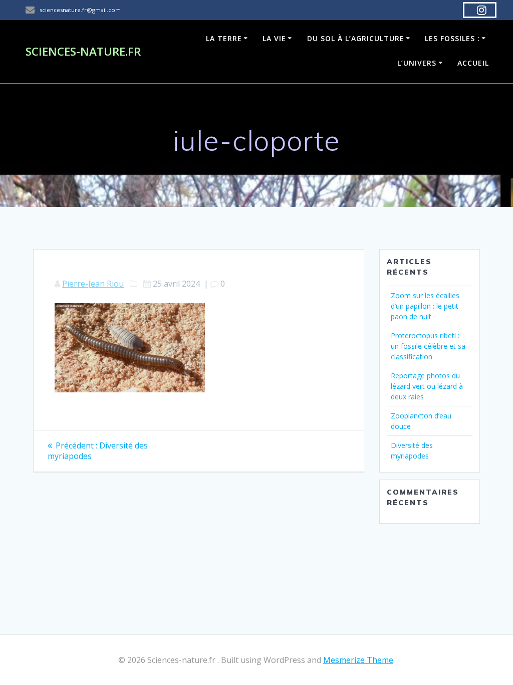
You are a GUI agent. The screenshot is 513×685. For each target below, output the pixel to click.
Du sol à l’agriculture (355, 38)
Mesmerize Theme (358, 659)
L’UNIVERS (416, 63)
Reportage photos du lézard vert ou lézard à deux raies (427, 386)
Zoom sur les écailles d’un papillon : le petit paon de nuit (425, 306)
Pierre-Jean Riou (93, 283)
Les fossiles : (452, 38)
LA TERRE (224, 38)
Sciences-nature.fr (83, 51)
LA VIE (274, 38)
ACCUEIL (473, 63)
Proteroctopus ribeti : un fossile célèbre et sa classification (428, 346)
